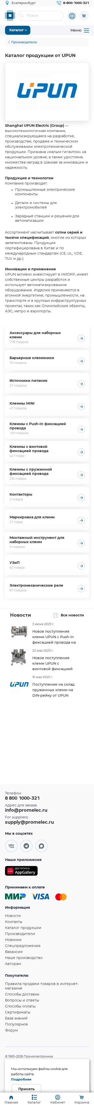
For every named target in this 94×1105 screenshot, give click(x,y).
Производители (20, 934)
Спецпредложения (22, 946)
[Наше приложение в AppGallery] (21, 872)
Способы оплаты (20, 1006)
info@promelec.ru (26, 810)
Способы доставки (22, 994)
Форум (11, 1030)
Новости (20, 615)
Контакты (13, 922)
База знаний (16, 1018)
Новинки (13, 940)
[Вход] (72, 16)
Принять (26, 1089)
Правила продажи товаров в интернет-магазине (42, 986)
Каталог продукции (23, 928)
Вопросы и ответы (22, 1000)
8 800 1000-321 (22, 798)
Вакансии (14, 952)
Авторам (13, 964)
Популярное (16, 1024)
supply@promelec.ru (29, 822)
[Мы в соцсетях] (11, 846)
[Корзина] (84, 16)
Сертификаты (17, 1012)
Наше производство (24, 958)
